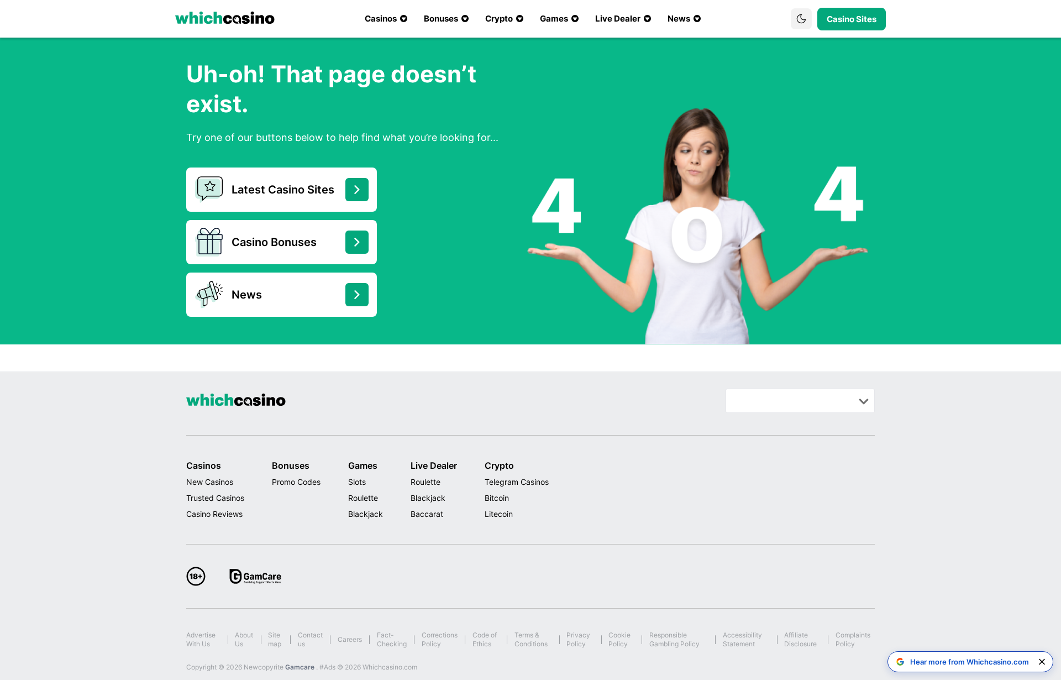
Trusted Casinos (215, 498)
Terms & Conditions (531, 639)
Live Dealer (434, 465)
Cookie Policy (619, 639)
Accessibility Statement (742, 639)
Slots (357, 482)
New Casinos (209, 482)
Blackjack (365, 514)
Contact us (310, 639)
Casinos (203, 465)
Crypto (499, 465)
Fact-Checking (392, 639)
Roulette (363, 498)
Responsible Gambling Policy (674, 639)
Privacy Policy (578, 639)
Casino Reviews (214, 514)
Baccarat (427, 514)
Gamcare (300, 667)
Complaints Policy (853, 639)
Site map (274, 639)
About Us (244, 639)
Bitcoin (497, 498)
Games (362, 465)
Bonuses (290, 465)
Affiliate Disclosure (800, 639)
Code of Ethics (484, 639)
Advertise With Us (201, 639)
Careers (350, 639)
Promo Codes (296, 482)
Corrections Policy (440, 639)
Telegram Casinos (517, 482)
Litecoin (499, 514)
